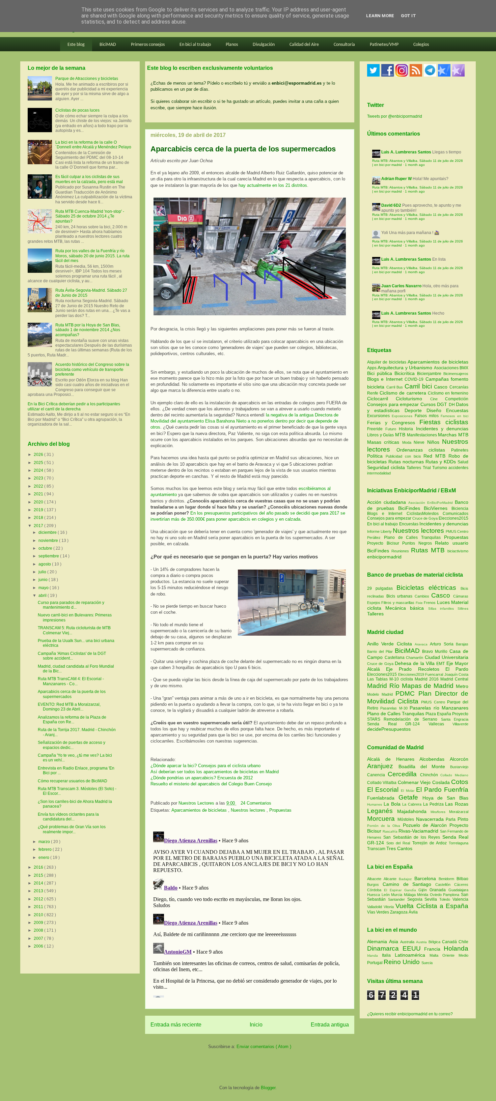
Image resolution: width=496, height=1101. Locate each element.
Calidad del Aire (304, 44)
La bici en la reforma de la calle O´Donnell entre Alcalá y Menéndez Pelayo (93, 144)
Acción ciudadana (386, 502)
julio (42, 572)
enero (44, 857)
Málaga (410, 895)
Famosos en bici (454, 416)
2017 (39, 525)
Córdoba (375, 890)
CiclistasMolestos (423, 513)
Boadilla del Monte (424, 766)
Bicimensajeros (455, 374)
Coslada (441, 782)
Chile (463, 941)
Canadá (450, 941)
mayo (44, 587)
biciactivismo (457, 551)
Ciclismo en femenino (448, 393)
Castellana (395, 657)
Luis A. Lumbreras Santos (406, 152)
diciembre (48, 532)
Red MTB (435, 456)
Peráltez (374, 537)
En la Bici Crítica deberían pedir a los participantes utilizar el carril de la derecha (74, 406)
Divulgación (264, 44)
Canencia (377, 775)
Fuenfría (456, 789)
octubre (45, 548)
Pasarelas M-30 (395, 708)
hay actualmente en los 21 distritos (273, 185)
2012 (39, 899)
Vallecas (441, 724)
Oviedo (436, 895)
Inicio (256, 1024)
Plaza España (438, 714)
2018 (39, 517)
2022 (39, 486)
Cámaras (460, 596)
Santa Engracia (454, 719)
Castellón (444, 884)
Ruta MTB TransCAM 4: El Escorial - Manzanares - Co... (71, 681)
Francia (434, 949)
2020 (39, 502)
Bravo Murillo (435, 651)
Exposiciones (403, 416)
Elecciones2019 (411, 674)
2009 (39, 922)
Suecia (427, 963)
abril (43, 595)
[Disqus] (249, 913)
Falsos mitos (428, 415)
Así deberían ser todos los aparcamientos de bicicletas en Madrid (214, 771)
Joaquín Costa (456, 674)
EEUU (413, 948)
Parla (452, 819)
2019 (39, 510)
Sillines (463, 608)
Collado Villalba (382, 782)
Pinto (463, 819)
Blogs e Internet (386, 379)
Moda (408, 442)
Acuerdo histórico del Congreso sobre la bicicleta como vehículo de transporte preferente (92, 369)
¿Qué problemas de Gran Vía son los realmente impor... (72, 829)
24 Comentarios (256, 803)
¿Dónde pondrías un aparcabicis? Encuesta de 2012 (201, 777)
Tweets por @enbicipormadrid (394, 116)
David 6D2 (391, 205)
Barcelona (426, 878)
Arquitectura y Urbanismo (406, 367)
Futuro (392, 429)
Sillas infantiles (441, 608)
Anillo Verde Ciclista (391, 643)
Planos (232, 44)
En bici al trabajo (195, 44)
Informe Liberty (379, 531)
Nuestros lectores (249, 810)
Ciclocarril (381, 398)
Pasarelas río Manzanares (439, 708)
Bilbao (462, 878)
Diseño (436, 410)
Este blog (76, 44)
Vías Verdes (378, 912)
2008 (39, 930)
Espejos (373, 603)
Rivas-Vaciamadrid (419, 831)
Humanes (375, 804)
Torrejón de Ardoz (430, 843)
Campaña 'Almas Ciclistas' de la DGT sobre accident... (72, 656)
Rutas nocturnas (406, 461)
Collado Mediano (454, 775)
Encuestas (457, 410)
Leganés (382, 810)
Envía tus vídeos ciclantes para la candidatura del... (68, 816)
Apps (372, 368)
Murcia (397, 895)
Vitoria (389, 907)
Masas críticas (384, 442)
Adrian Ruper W (396, 178)
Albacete (375, 879)
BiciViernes (435, 508)
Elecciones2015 (453, 518)
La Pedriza (434, 804)
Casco (441, 386)
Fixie (419, 603)
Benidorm (448, 879)
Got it (408, 15)
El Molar (408, 790)
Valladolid (375, 907)
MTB (401, 434)
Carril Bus (395, 387)
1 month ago (415, 165)
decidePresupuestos (389, 729)
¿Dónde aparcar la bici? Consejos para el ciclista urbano (205, 765)
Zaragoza (399, 912)
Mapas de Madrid (429, 685)
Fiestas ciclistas (443, 422)
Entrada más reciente (175, 1024)
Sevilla (431, 899)
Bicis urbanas (399, 596)
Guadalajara (458, 890)
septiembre (49, 556)
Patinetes (459, 450)
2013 (39, 891)
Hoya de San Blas (445, 798)
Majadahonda (414, 811)
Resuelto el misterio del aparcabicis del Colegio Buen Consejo (211, 783)
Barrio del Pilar (381, 651)
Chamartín (415, 658)
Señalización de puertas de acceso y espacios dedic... (71, 745)
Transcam (376, 848)
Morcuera (382, 818)
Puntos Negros (417, 543)
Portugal (375, 962)
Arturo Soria (443, 644)
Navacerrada (431, 819)
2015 (39, 875)
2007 (39, 938)
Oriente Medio (455, 955)
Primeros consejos (148, 44)
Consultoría (344, 44)
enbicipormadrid (384, 556)
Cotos (459, 781)
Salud (463, 462)
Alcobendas (434, 759)
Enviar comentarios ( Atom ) (264, 1046)
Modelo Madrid (381, 694)
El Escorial (384, 789)
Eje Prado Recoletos (415, 669)
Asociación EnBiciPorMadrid (430, 502)
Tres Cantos (399, 848)
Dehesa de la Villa (415, 663)
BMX (464, 368)
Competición (456, 399)
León (386, 895)
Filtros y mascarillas (397, 603)
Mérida (423, 895)
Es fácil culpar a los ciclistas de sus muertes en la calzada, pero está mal (89, 179)
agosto (45, 564)
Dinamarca (385, 948)
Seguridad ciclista (387, 467)
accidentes (458, 467)
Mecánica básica (404, 608)
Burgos (375, 884)
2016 (39, 867)
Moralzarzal (458, 812)
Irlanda (374, 955)
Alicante (391, 879)
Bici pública (380, 373)
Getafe (410, 797)
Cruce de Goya (425, 518)
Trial (427, 467)
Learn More (380, 15)
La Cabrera (412, 804)
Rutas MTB (428, 550)
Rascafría (390, 831)
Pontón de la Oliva (385, 826)
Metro (462, 686)
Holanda (456, 948)
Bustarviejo (459, 767)
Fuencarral (434, 674)
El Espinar (394, 890)
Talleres (414, 467)
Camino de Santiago (409, 884)
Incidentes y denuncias (442, 428)
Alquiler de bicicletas (387, 362)
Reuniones (400, 551)
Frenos (430, 603)
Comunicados (455, 513)
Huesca (374, 895)
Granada (439, 890)
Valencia (460, 899)
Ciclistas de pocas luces (77, 110)
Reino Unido (402, 961)
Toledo (445, 899)
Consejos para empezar (393, 404)
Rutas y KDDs (441, 461)
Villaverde (460, 724)
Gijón (424, 890)
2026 (39, 454)
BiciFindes (409, 508)
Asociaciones (447, 368)
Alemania (378, 941)
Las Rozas (456, 804)
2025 (39, 462)
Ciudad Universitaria (447, 657)
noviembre (48, 540)
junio (43, 579)
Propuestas (280, 810)
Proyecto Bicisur (383, 543)
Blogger (268, 1087)
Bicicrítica (405, 373)
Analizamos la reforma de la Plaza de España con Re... (72, 719)
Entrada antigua (330, 1024)
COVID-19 (415, 379)
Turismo (440, 467)
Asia (394, 941)
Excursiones (379, 415)
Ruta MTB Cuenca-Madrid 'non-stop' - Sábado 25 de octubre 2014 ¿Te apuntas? (89, 216)
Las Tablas (378, 679)
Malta (436, 955)
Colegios (421, 44)
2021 (39, 494)
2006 (39, 946)
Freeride (376, 429)
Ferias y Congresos (393, 422)
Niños (434, 442)
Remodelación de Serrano (412, 719)
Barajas (462, 644)
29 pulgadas (380, 588)
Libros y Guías (381, 435)
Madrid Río (384, 685)
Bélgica (435, 942)
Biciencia (459, 508)
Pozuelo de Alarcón (426, 825)
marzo (44, 841)
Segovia (416, 899)
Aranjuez (382, 766)
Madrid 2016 (427, 679)
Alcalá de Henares (393, 759)
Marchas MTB (453, 434)
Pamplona (452, 895)
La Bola (393, 804)
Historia (407, 429)
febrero (45, 849)
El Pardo (456, 669)
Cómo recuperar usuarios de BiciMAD (72, 781)
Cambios (422, 596)
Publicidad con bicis (405, 456)
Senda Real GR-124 (398, 724)
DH (452, 404)
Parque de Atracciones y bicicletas (86, 78)
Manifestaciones (422, 435)
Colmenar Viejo (415, 782)
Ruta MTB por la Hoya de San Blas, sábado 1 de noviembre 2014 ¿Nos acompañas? (87, 330)
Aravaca (422, 644)
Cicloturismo (413, 398)
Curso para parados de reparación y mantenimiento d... (71, 605)
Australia (408, 942)
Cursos (428, 404)
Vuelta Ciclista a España (431, 905)
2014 (39, 883)
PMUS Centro (457, 531)
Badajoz (406, 879)
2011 (39, 906)
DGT (443, 404)
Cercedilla (404, 774)
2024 (39, 470)
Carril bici (419, 386)
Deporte (415, 410)
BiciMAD (108, 44)
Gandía (411, 890)
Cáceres (461, 884)
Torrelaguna (458, 843)
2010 (39, 914)
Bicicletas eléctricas (426, 587)
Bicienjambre (430, 373)
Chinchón (430, 775)
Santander (397, 899)
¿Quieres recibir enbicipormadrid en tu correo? (410, 1014)
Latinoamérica (412, 955)
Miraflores (440, 812)
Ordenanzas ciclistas (423, 450)
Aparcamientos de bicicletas (199, 810)
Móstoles (406, 819)
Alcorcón (459, 759)
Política (376, 456)
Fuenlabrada (382, 798)
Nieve (420, 442)
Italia (388, 955)
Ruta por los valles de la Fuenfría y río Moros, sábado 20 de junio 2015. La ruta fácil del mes (92, 256)
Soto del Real (399, 843)
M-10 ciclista (402, 679)
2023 (39, 478)
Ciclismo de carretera (404, 393)
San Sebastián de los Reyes (412, 837)
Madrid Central (454, 679)
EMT (441, 663)
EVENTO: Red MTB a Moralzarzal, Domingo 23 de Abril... (69, 707)
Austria (422, 942)
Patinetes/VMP (384, 44)
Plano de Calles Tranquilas (412, 537)
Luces (443, 602)
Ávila (413, 912)
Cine (437, 399)
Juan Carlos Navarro (401, 286)
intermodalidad (379, 473)
